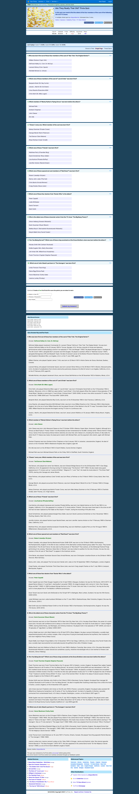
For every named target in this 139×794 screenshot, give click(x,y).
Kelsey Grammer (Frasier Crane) (39, 129)
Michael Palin (33, 106)
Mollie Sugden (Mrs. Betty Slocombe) (41, 248)
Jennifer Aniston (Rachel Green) (39, 163)
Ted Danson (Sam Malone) (37, 136)
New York (103, 764)
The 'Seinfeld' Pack (34, 775)
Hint (110, 55)
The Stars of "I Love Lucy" (36, 771)
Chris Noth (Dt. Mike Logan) (38, 94)
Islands (76, 767)
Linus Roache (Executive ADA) (38, 90)
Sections (41, 1)
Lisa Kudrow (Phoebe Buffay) (38, 159)
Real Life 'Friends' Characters (38, 764)
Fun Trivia (33, 1)
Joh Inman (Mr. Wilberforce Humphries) (41, 251)
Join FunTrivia (43, 4)
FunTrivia (79, 786)
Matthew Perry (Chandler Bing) (39, 152)
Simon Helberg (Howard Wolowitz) (40, 221)
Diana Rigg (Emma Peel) (36, 271)
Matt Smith (32, 209)
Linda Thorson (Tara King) (37, 267)
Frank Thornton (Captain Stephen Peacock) (43, 255)
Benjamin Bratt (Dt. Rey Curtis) (39, 83)
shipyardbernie (74, 17)
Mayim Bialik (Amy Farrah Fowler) (39, 232)
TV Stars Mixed (94, 764)
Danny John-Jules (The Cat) (38, 179)
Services (54, 1)
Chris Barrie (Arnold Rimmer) (38, 182)
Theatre (92, 762)
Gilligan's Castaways (35, 773)
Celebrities (86, 762)
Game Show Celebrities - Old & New (39, 762)
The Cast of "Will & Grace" (37, 786)
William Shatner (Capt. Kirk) (38, 60)
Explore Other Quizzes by (85, 775)
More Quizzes (82, 782)
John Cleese (33, 113)
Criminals (86, 764)
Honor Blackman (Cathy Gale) (38, 275)
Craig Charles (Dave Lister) (37, 186)
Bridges (81, 767)
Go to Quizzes (80, 778)
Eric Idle (31, 117)
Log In (110, 1)
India (78, 766)
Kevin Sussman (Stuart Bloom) (38, 225)
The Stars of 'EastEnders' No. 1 (38, 781)
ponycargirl (55, 753)
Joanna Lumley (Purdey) (37, 278)
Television (73, 762)
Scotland (73, 766)
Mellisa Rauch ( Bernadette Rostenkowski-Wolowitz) (45, 228)
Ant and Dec (32, 769)
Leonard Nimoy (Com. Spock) (38, 67)
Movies (79, 762)
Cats (82, 766)
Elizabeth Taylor (89, 767)
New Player (102, 1)
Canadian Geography (77, 764)
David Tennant (33, 205)
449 (85, 33)
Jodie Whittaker (34, 202)
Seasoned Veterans (35, 784)
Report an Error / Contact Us (82, 792)
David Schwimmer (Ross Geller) (39, 156)
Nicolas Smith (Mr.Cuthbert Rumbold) (41, 244)
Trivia (48, 1)
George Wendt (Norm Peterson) (39, 133)
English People (88, 766)
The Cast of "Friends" (35, 779)
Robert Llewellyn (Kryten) (37, 175)
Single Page (99, 48)
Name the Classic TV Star (36, 777)
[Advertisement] (69, 39)
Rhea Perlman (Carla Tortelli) (38, 140)
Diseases (104, 762)
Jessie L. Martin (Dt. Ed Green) (39, 87)
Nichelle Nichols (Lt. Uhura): (38, 71)
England (98, 762)
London (103, 766)
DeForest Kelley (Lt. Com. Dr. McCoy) (41, 64)
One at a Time (89, 48)
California (97, 766)
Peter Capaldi (33, 198)
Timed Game (108, 48)
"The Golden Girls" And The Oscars (39, 766)
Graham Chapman (35, 110)
